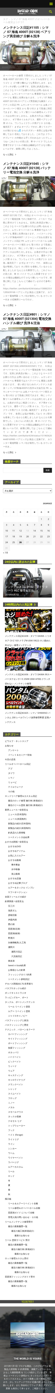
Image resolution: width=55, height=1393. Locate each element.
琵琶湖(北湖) (14, 928)
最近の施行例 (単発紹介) (23, 1249)
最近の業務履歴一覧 (17, 1226)
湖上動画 (15, 873)
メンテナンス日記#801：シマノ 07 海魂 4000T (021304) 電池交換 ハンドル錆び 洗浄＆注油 (27, 319)
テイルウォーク (15, 786)
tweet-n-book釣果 (17, 965)
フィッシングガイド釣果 (20, 974)
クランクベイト (15, 1084)
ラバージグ (13, 1162)
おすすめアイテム (16, 850)
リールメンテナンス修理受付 (19, 1221)
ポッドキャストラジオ (15, 992)
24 (6, 542)
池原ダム (12, 910)
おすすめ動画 (14, 860)
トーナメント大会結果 (18, 837)
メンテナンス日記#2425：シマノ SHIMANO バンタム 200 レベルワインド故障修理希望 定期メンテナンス (28, 717)
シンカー (12, 1148)
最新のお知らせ (22, 1235)
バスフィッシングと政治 (16, 1020)
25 (13, 542)
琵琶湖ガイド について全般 (21, 1212)
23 (48, 536)
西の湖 (11, 924)
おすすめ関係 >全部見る (16, 841)
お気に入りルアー (16, 855)
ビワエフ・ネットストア (16, 741)
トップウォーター (16, 1125)
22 (41, 536)
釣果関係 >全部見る (14, 901)
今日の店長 (10, 759)
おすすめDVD (14, 846)
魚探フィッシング (16, 1047)
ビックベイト (14, 1061)
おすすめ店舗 (14, 878)
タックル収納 (14, 1116)
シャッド (12, 1089)
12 (20, 530)
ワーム (11, 1153)
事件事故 (15, 864)
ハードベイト (14, 1056)
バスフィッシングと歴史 (16, 1024)
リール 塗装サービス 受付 (17, 1240)
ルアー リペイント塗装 (19, 1011)
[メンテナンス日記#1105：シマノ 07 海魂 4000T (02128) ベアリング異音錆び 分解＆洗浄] (27, 55)
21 (34, 536)
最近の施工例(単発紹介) (22, 1230)
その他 (11, 791)
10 (6, 530)
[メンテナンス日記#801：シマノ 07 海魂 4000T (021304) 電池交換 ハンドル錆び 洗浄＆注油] (27, 342)
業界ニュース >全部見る (16, 809)
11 (13, 530)
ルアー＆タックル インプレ (21, 887)
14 (34, 530)
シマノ (4, 42)
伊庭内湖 (12, 919)
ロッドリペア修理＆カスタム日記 (21, 796)
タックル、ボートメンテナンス (20, 1002)
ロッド (11, 1175)
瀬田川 (11, 947)
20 (27, 536)
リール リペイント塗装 (19, 1006)
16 (48, 530)
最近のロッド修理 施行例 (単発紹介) (25, 800)
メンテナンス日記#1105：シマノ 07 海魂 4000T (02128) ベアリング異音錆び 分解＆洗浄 (27, 32)
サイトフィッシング (17, 1038)
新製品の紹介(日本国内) (19, 823)
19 (20, 536)
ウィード (12, 1066)
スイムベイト (14, 1093)
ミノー (11, 1102)
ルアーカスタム (15, 1166)
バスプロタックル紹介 (15, 988)
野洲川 (11, 937)
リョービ (12, 782)
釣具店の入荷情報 (16, 832)
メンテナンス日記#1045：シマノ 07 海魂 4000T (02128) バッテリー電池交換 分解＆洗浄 (27, 168)
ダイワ (11, 773)
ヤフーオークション (17, 892)
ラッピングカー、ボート (16, 997)
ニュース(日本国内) (17, 814)
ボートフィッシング (17, 1043)
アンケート (13, 750)
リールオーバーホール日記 (18, 763)
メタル (11, 1107)
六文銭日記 (16, 956)
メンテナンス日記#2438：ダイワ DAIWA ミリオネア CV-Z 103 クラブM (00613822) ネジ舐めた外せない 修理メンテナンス (28, 640)
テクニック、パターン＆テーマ (20, 1029)
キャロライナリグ (16, 1079)
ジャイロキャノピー (17, 1015)
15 (41, 530)
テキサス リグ (15, 1121)
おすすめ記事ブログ (17, 883)
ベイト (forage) (15, 1134)
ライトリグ (13, 1139)
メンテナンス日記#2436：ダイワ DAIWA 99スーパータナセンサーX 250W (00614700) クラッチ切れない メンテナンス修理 (28, 679)
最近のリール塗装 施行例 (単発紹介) (25, 805)
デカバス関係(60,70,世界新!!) (19, 983)
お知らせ (9, 745)
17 (6, 536)
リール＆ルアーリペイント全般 (23, 1203)
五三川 (11, 905)
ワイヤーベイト (15, 1157)
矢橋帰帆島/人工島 (17, 942)
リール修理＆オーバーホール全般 (24, 1208)
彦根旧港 (12, 915)
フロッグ (12, 1098)
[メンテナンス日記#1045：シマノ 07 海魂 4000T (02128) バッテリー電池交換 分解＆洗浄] (27, 191)
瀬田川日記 (16, 951)
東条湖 (11, 960)
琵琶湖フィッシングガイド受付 (20, 1276)
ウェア (11, 1070)
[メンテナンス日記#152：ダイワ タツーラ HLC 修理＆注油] (27, 583)
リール (11, 1171)
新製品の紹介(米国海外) (19, 828)
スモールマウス (15, 1111)
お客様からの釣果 (16, 969)
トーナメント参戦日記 (18, 979)
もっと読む (8, 154)
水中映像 (15, 869)
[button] (50, 12)
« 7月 (5, 552)
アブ (10, 768)
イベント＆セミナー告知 (20, 754)
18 (13, 536)
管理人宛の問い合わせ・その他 (23, 1217)
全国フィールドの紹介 (15, 896)
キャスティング (15, 1075)
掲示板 (8, 1198)
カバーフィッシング (17, 1034)
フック (11, 1130)
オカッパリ (13, 1052)
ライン (11, 1143)
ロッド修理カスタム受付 (16, 1258)
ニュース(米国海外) (17, 818)
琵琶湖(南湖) (14, 933)
